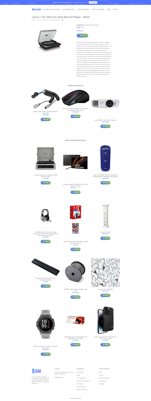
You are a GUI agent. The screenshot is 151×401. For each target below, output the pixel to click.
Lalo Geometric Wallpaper (105, 289)
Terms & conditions (104, 378)
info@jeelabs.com (59, 377)
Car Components (83, 9)
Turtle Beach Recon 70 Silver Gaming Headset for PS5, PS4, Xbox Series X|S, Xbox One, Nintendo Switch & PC (45, 233)
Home (33, 20)
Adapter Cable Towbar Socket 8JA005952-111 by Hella (45, 112)
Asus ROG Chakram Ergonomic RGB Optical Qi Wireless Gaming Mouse (75, 109)
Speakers (96, 25)
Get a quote (93, 2)
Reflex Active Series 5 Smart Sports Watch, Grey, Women (45, 347)
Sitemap (101, 384)
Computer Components (52, 9)
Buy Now (82, 35)
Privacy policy (103, 381)
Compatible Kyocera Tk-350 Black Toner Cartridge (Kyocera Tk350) (75, 337)
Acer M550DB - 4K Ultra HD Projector (105, 120)
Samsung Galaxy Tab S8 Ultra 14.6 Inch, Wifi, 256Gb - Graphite (75, 185)
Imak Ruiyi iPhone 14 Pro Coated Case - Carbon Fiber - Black (105, 337)
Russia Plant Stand (105, 232)
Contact (101, 375)
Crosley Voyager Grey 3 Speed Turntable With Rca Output (45, 175)
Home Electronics (68, 9)
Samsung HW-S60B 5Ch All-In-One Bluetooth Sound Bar (45, 279)
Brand (115, 9)
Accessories (80, 372)
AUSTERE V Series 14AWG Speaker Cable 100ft (75, 290)
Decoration (80, 384)
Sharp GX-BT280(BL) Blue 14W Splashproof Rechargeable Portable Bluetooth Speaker (105, 175)
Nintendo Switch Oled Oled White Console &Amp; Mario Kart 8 (75, 242)
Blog (108, 9)
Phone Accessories (98, 9)
